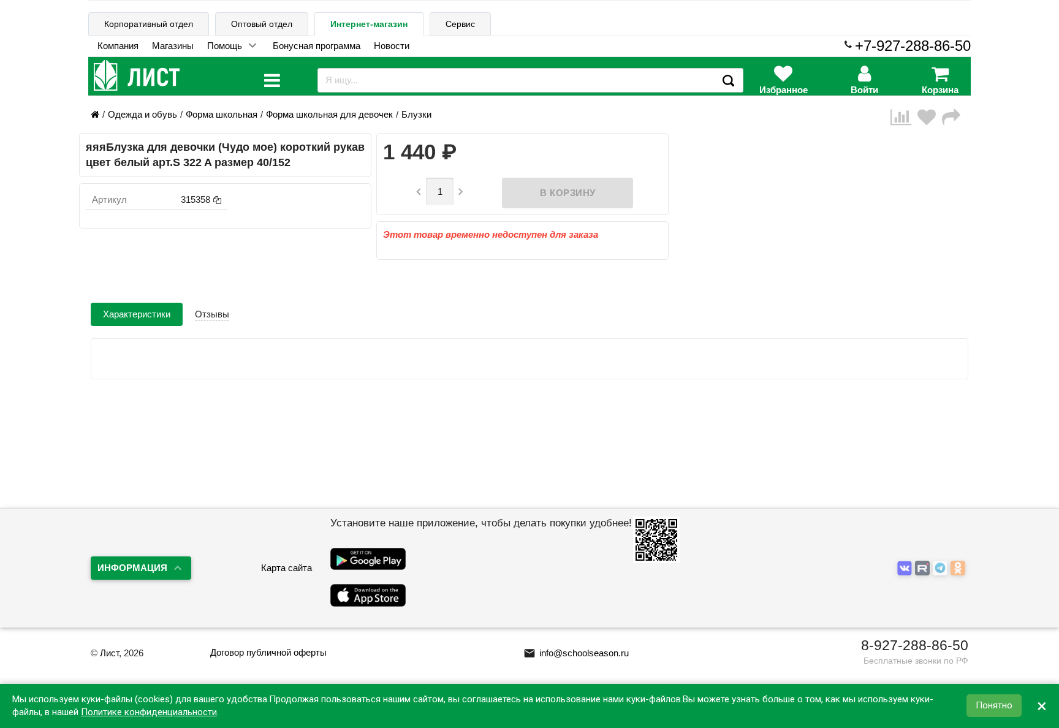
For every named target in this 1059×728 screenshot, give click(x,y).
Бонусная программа (316, 45)
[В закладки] (929, 117)
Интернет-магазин (369, 24)
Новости (391, 45)
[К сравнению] (903, 117)
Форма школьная (221, 114)
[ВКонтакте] (906, 568)
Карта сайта (286, 568)
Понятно (994, 705)
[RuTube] (924, 568)
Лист (109, 653)
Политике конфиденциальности (149, 712)
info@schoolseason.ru (576, 653)
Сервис (460, 24)
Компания (118, 45)
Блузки (416, 114)
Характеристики (136, 314)
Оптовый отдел (261, 24)
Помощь (224, 45)
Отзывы (212, 314)
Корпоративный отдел (148, 24)
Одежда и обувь (142, 114)
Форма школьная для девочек (329, 114)
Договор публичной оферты (268, 652)
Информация (132, 568)
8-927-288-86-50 (914, 645)
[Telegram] (942, 568)
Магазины (173, 45)
